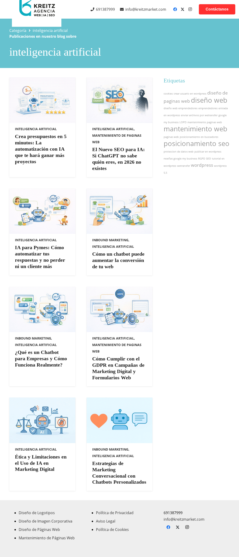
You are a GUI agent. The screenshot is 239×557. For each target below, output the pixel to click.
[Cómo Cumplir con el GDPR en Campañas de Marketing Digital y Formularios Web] (120, 309)
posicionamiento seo (196, 143)
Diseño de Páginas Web (39, 529)
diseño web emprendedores (180, 108)
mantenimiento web (195, 128)
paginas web (171, 137)
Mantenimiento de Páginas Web (47, 537)
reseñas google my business (180, 158)
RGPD (201, 158)
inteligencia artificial (36, 129)
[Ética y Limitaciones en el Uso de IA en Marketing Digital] (42, 420)
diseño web (209, 100)
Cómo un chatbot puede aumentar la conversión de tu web (118, 260)
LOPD (182, 122)
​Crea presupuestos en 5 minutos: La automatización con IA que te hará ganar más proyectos (41, 148)
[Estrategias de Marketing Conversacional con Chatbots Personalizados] (120, 420)
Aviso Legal (105, 521)
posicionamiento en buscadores (199, 137)
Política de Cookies (112, 529)
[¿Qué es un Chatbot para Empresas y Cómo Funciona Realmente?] (42, 309)
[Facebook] (175, 9)
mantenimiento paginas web (204, 122)
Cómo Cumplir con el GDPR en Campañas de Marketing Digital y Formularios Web (118, 368)
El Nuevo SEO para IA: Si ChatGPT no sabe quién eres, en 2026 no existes (118, 158)
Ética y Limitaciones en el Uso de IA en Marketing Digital (41, 463)
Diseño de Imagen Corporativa (45, 521)
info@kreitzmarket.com (184, 519)
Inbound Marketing (110, 240)
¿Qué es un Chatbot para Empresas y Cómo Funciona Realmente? (41, 358)
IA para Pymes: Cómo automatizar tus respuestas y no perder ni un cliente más (40, 257)
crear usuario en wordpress (190, 93)
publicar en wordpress (207, 151)
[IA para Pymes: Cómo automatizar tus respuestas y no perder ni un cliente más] (42, 211)
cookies (168, 93)
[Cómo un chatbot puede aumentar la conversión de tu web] (120, 211)
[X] (182, 9)
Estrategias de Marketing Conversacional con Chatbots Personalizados (119, 472)
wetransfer (183, 165)
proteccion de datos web (178, 151)
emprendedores (208, 108)
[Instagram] (190, 9)
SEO (208, 158)
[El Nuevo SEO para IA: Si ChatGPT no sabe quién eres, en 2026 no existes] (120, 100)
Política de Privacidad (115, 512)
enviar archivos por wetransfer (199, 115)
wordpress (202, 165)
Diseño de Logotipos (37, 512)
